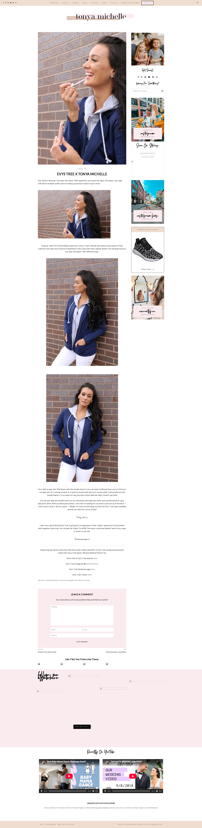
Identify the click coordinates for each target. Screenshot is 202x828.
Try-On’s (113, 3)
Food (84, 3)
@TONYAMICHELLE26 (82, 726)
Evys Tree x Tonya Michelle (82, 174)
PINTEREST (83, 699)
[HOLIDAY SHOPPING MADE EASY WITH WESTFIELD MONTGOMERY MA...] (116, 664)
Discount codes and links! (130, 3)
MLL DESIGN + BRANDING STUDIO (153, 824)
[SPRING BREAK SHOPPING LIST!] (93, 664)
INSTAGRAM (50, 710)
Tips (85, 168)
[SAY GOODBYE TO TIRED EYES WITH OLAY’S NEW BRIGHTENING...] (70, 664)
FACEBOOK (148, 710)
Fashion (75, 3)
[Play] (42, 791)
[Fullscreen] (97, 791)
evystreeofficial (91, 564)
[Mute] (93, 791)
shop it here (146, 269)
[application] (69, 776)
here (96, 558)
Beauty (65, 3)
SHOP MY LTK (147, 3)
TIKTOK (113, 709)
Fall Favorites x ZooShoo (116, 652)
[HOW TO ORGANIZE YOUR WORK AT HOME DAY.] (48, 664)
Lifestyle (94, 3)
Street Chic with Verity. (47, 652)
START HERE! (54, 3)
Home (104, 3)
